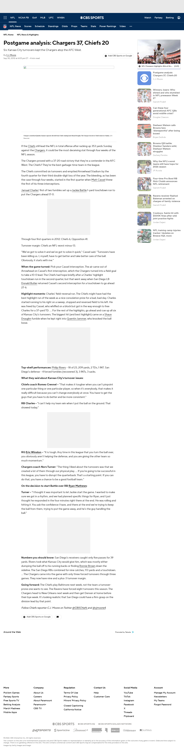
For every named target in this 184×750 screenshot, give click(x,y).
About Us (38, 692)
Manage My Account (164, 692)
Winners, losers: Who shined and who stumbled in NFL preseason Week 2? (166, 94)
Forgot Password (162, 704)
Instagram (129, 700)
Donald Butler (29, 283)
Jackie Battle (79, 190)
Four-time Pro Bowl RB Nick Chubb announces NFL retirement (165, 181)
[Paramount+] (80, 729)
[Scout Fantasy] (129, 730)
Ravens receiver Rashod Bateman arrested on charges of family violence (166, 198)
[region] (159, 52)
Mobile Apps (10, 712)
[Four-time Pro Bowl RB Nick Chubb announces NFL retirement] (144, 184)
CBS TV (37, 708)
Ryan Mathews (78, 486)
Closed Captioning (73, 705)
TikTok (127, 696)
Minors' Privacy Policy (75, 700)
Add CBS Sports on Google (120, 55)
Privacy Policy (71, 696)
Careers (37, 696)
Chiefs (31, 146)
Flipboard (129, 716)
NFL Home (8, 35)
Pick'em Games (11, 692)
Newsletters (160, 696)
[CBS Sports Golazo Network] (115, 723)
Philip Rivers (59, 367)
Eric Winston (33, 452)
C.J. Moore (11, 55)
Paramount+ (39, 704)
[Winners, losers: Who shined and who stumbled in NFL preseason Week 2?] (144, 95)
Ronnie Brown (87, 566)
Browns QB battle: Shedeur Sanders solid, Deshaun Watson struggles (165, 147)
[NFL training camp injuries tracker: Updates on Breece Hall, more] (144, 236)
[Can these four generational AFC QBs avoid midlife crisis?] (144, 113)
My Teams (159, 700)
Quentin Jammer (76, 318)
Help (96, 692)
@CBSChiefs (80, 608)
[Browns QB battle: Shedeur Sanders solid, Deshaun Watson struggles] (144, 149)
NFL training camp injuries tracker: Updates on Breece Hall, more (167, 233)
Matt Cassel (98, 179)
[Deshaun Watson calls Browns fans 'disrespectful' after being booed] (144, 131)
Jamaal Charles (30, 190)
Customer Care (102, 696)
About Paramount (42, 700)
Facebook (129, 704)
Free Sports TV (11, 700)
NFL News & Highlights (28, 35)
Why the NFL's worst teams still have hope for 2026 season (165, 164)
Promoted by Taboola (123, 632)
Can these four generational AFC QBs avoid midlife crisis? (165, 111)
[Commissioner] (100, 729)
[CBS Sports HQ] (86, 723)
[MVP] (115, 729)
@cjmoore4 (99, 608)
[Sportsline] (62, 729)
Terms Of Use (71, 692)
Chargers (39, 150)
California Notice (72, 709)
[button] (131, 26)
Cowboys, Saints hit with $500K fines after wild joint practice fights (166, 216)
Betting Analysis (11, 704)
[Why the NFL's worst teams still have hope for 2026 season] (144, 167)
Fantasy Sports (11, 696)
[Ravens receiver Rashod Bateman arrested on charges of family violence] (144, 201)
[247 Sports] (41, 729)
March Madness (11, 708)
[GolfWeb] (146, 730)
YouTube (128, 692)
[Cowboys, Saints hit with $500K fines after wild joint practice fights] (144, 219)
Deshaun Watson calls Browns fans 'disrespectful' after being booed (166, 129)
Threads (128, 712)
